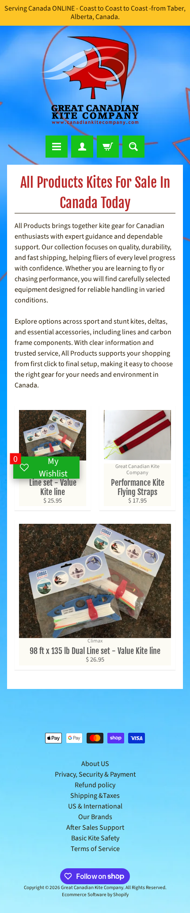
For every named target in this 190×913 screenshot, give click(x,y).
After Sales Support (95, 827)
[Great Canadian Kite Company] (95, 80)
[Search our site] (133, 146)
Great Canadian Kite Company (92, 887)
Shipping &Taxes (95, 796)
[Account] (82, 146)
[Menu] (57, 146)
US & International (95, 806)
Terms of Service (95, 849)
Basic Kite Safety (95, 838)
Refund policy (95, 785)
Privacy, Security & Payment (95, 774)
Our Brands (95, 817)
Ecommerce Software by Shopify (95, 894)
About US (95, 764)
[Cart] (108, 146)
